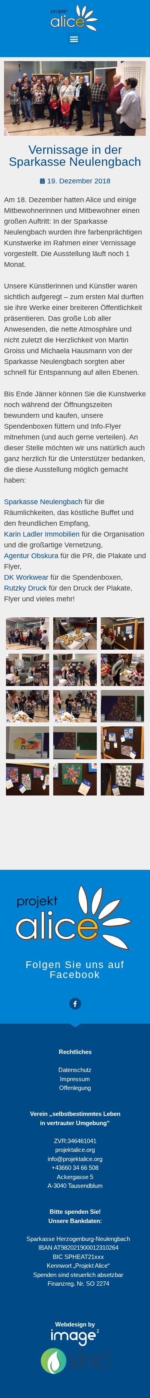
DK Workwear (26, 577)
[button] (73, 38)
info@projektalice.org (75, 1158)
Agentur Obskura (31, 556)
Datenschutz (75, 1069)
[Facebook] (75, 1004)
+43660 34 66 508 (75, 1167)
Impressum (75, 1079)
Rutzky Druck (25, 588)
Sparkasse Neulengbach (43, 502)
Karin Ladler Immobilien (42, 534)
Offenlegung (75, 1087)
